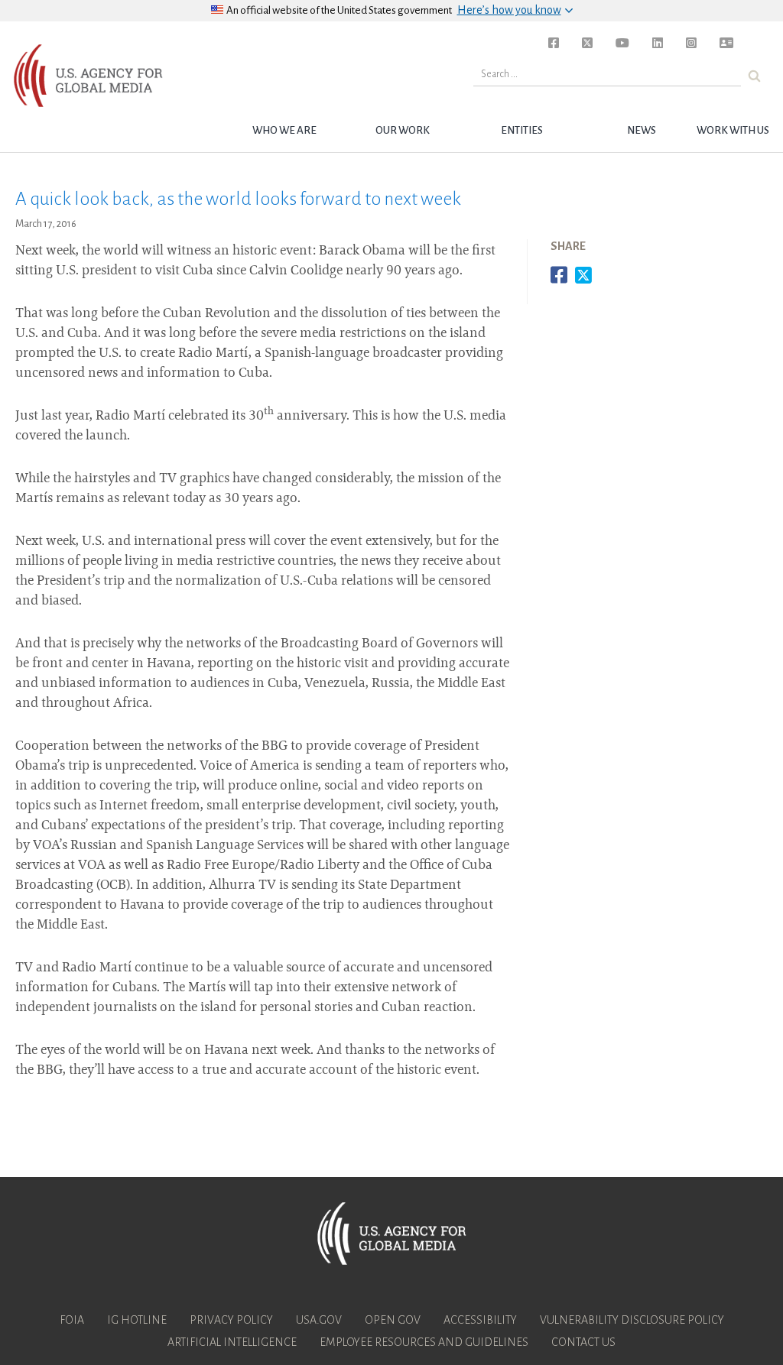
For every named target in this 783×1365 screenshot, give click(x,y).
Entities (522, 130)
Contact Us (583, 1342)
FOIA (72, 1320)
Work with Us (733, 130)
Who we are (284, 130)
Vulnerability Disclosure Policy (632, 1320)
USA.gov (319, 1320)
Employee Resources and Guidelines (424, 1342)
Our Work (402, 130)
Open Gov (393, 1320)
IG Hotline (137, 1320)
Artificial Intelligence (232, 1342)
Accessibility (480, 1320)
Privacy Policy (231, 1320)
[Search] (754, 76)
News (641, 130)
